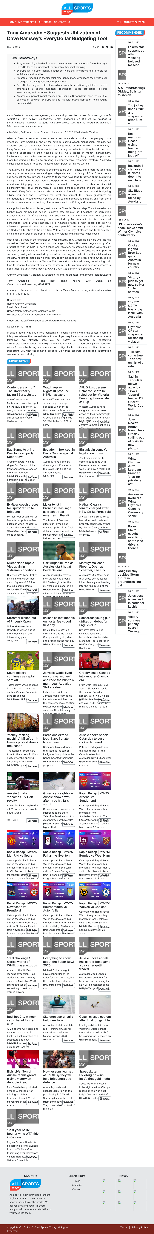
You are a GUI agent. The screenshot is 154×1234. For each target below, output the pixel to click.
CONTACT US (62, 22)
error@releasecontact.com (22, 343)
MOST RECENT (27, 22)
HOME (12, 22)
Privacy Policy (140, 1227)
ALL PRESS (45, 22)
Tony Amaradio (28, 141)
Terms (123, 1227)
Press (77, 1180)
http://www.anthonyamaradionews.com (39, 314)
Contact (77, 1189)
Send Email (21, 307)
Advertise (76, 1185)
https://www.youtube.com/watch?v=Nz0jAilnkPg (48, 320)
